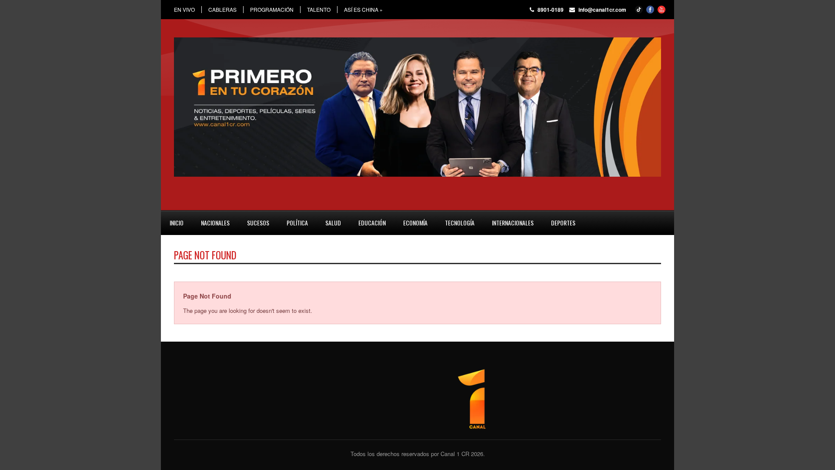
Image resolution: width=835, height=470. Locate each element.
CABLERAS (222, 9)
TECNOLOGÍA (459, 222)
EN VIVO (184, 9)
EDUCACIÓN (372, 222)
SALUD (333, 222)
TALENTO (319, 9)
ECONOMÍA (415, 222)
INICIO (177, 222)
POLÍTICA (297, 222)
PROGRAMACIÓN (272, 9)
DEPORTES (563, 222)
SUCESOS (258, 222)
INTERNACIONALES (513, 222)
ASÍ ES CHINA (363, 9)
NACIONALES (215, 222)
